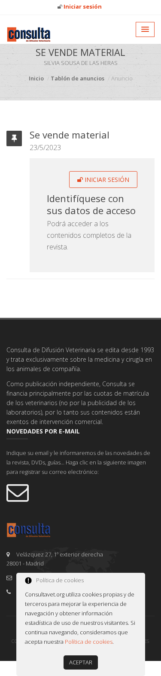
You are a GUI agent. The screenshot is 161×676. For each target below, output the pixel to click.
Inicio (36, 78)
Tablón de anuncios (77, 78)
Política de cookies (88, 641)
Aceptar (80, 662)
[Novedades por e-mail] (80, 492)
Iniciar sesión (106, 179)
